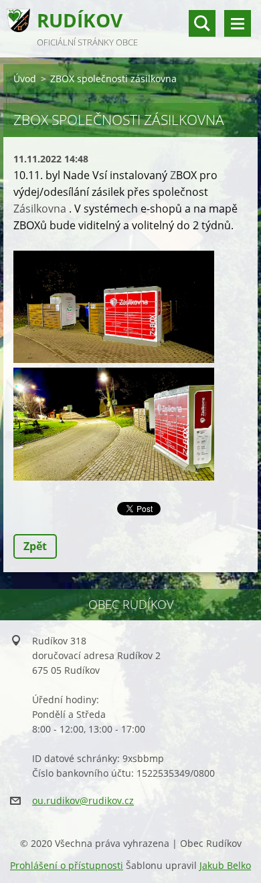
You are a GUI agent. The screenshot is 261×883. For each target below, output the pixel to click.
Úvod (24, 78)
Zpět (35, 546)
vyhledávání (202, 23)
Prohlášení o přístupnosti (66, 865)
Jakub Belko (225, 865)
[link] (39, 208)
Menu (237, 23)
